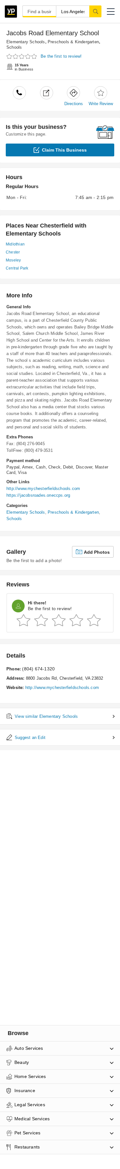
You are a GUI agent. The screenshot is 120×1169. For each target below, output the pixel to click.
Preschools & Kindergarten (73, 41)
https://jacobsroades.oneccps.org (38, 495)
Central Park (17, 268)
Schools (14, 47)
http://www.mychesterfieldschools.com (43, 488)
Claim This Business (64, 150)
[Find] (95, 11)
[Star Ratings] (22, 57)
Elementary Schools (25, 41)
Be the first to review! (61, 56)
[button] (111, 11)
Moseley (13, 260)
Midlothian (15, 244)
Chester (13, 252)
